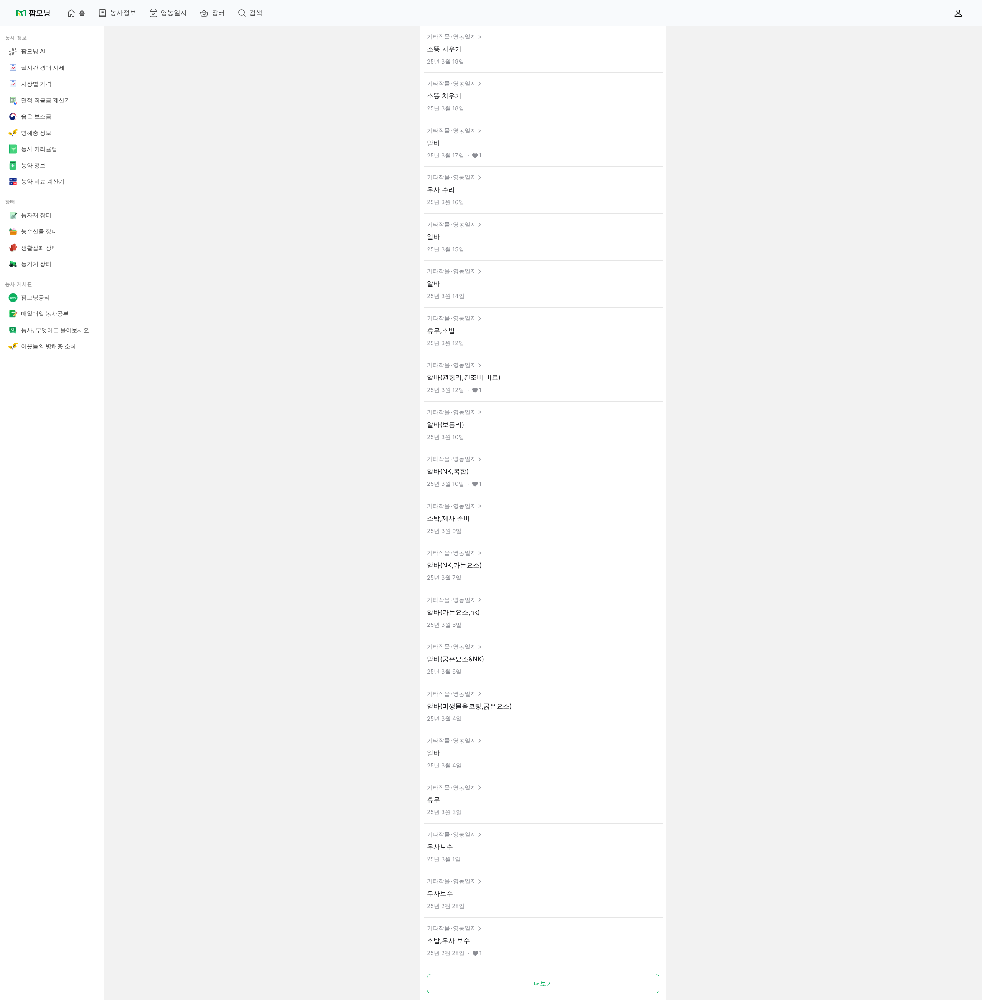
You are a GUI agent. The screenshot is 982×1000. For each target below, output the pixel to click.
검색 (255, 12)
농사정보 (123, 12)
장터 (218, 12)
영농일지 (174, 12)
